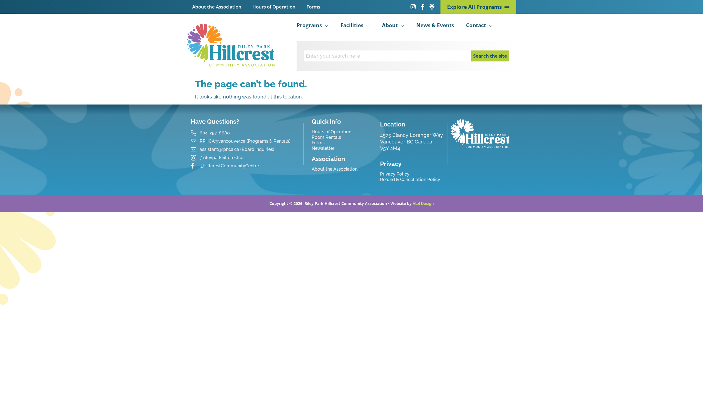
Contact (476, 25)
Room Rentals (326, 137)
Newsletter (323, 148)
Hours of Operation (273, 7)
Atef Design (423, 203)
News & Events (435, 25)
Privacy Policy (394, 174)
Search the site (490, 56)
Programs (309, 25)
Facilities (352, 25)
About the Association (216, 7)
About (390, 25)
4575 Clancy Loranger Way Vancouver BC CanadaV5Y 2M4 (411, 141)
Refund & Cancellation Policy (410, 179)
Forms (313, 7)
